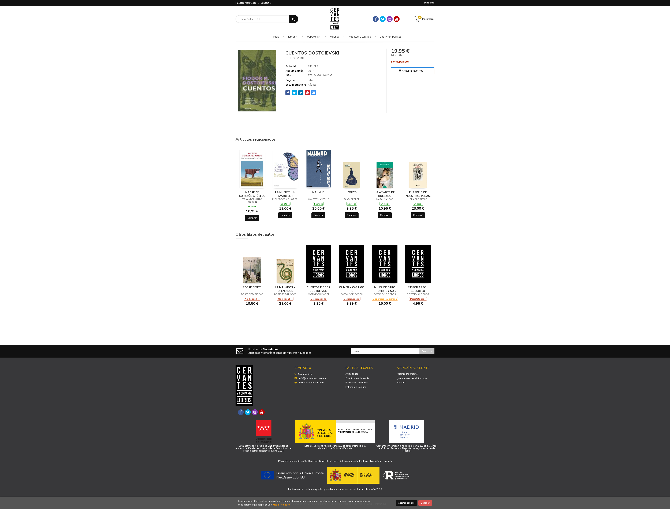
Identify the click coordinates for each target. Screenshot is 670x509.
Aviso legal (351, 374)
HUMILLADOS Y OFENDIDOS (285, 289)
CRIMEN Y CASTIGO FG (351, 289)
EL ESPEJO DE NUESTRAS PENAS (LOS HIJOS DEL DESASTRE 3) (418, 194)
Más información (281, 504)
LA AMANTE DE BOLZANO (385, 194)
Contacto (265, 3)
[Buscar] (293, 19)
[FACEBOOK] (376, 19)
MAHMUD (318, 192)
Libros (292, 37)
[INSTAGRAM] (390, 19)
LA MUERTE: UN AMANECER (285, 194)
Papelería (313, 37)
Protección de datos (356, 382)
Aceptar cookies (406, 502)
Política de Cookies (355, 387)
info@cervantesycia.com (312, 378)
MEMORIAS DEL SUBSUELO (418, 289)
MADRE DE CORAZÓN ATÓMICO (252, 194)
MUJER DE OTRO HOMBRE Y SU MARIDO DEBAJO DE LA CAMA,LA (385, 289)
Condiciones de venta (357, 378)
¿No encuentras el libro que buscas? (412, 380)
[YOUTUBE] (397, 19)
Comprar (252, 218)
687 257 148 (305, 374)
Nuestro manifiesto (246, 3)
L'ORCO (352, 192)
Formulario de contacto (311, 382)
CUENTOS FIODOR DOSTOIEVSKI (318, 289)
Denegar (425, 502)
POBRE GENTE (252, 287)
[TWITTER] (383, 19)
